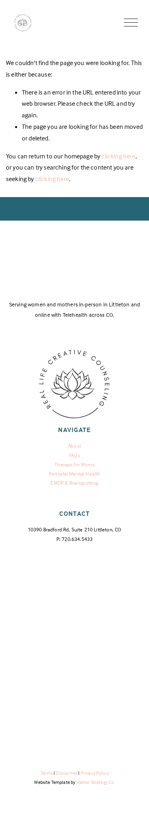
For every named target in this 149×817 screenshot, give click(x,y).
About (74, 445)
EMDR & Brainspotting (74, 483)
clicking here (118, 156)
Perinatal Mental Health (75, 473)
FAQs (74, 455)
